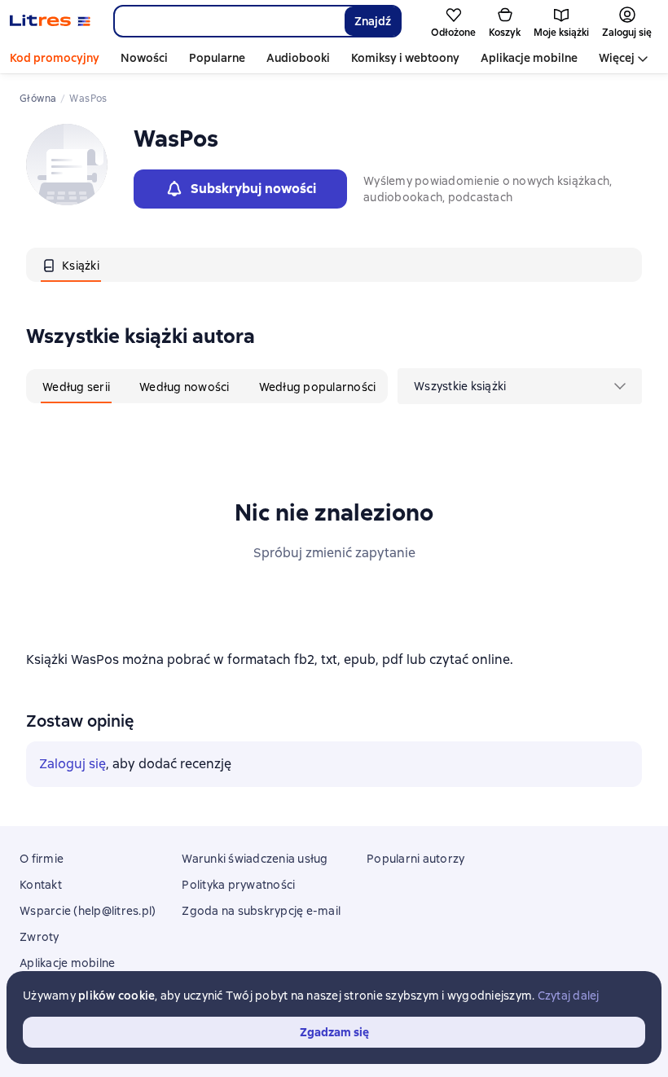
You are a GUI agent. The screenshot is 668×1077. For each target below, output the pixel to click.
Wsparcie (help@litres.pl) (88, 910)
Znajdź (372, 21)
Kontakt (41, 884)
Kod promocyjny (54, 58)
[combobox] (228, 21)
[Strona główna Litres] (50, 21)
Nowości (144, 58)
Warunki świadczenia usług (254, 858)
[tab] (71, 264)
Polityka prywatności (238, 884)
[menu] (520, 386)
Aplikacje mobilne (529, 58)
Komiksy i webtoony (405, 58)
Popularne (217, 58)
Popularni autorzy (415, 858)
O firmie (42, 858)
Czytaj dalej (569, 995)
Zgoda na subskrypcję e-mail (261, 910)
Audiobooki (298, 58)
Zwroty (39, 937)
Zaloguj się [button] (72, 763)
